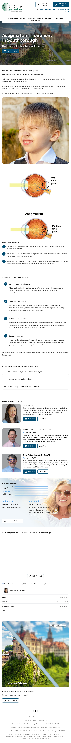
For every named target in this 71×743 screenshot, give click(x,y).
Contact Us (35, 20)
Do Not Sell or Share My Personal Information (35, 738)
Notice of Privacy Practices (14, 736)
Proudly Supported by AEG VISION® (54, 731)
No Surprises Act (55, 734)
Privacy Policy (28, 736)
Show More (32, 515)
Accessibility (26, 734)
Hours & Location (12, 18)
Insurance (31, 18)
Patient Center (58, 18)
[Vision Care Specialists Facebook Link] (35, 711)
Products (40, 18)
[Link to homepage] (15, 7)
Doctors (23, 18)
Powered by (23, 731)
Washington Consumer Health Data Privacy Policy (48, 736)
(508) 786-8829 (54, 724)
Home (11, 734)
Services (48, 18)
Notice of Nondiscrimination (40, 734)
